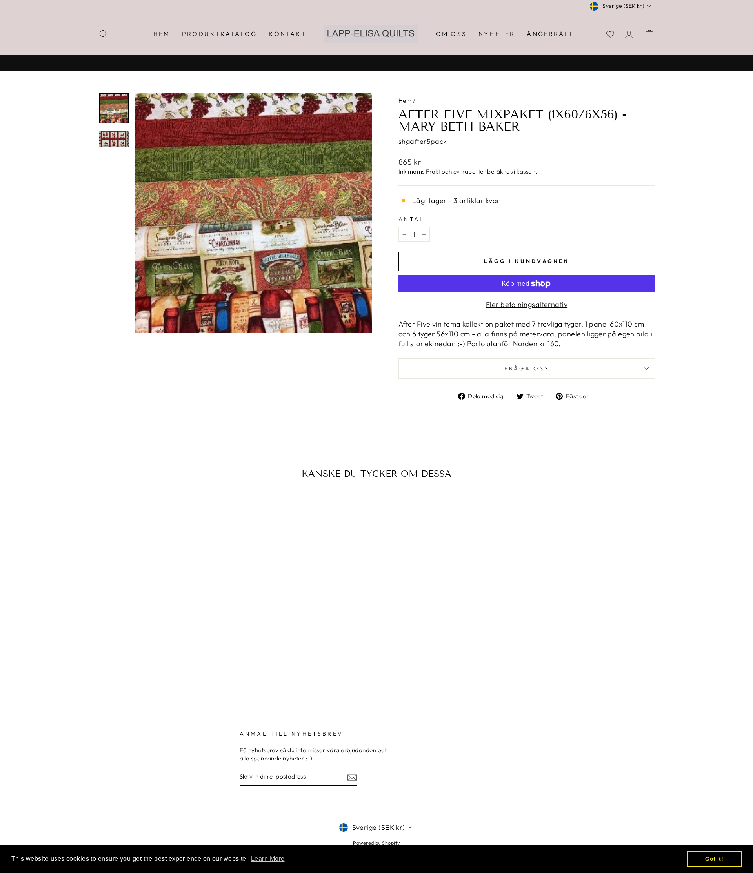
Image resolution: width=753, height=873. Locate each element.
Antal (411, 219)
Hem (161, 34)
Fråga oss (526, 368)
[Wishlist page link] (610, 34)
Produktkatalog (219, 34)
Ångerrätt (550, 34)
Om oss (451, 34)
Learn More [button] (268, 858)
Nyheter (496, 34)
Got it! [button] (714, 859)
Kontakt (287, 34)
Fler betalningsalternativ (526, 304)
